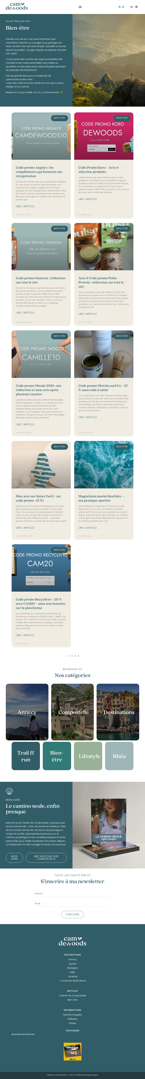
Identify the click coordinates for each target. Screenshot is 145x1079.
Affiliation (72, 1019)
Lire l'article (25, 206)
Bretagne (72, 968)
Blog (17, 21)
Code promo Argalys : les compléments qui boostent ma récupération (39, 171)
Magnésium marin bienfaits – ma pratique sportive (101, 498)
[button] (80, 7)
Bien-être (73, 1000)
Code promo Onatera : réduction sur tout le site (41, 280)
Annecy (72, 960)
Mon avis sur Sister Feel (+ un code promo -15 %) (38, 498)
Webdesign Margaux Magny (87, 1075)
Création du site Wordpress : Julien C (61, 1075)
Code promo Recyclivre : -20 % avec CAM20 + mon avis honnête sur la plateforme (40, 603)
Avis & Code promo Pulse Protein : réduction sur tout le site (101, 282)
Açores (72, 964)
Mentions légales (72, 1015)
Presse (72, 1023)
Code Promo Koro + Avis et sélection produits (98, 169)
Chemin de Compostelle (72, 996)
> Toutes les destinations (72, 981)
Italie (72, 972)
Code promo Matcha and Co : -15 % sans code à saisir (103, 387)
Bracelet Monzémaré (23, 1034)
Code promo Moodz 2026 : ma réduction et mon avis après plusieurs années (38, 389)
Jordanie (72, 977)
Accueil (9, 21)
